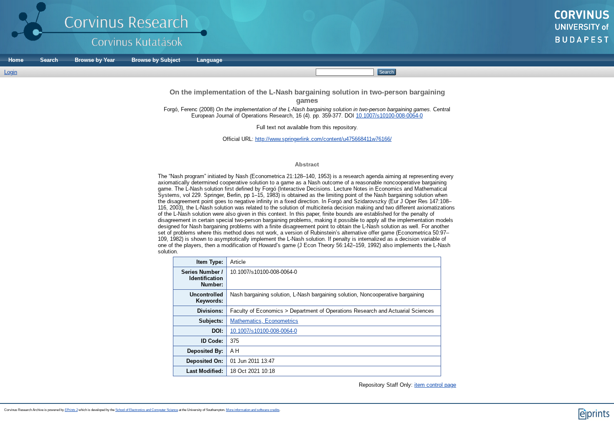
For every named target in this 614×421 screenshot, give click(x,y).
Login (10, 72)
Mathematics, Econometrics (264, 321)
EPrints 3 (71, 410)
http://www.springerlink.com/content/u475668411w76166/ (323, 139)
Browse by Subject (156, 60)
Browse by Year (95, 60)
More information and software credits (252, 410)
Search (49, 60)
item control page (435, 385)
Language (209, 60)
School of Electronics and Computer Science (146, 410)
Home (15, 60)
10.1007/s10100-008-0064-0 (389, 115)
